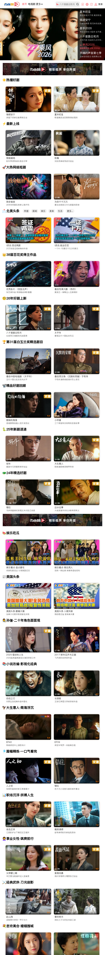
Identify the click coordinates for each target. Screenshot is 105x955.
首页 (24, 4)
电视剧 (31, 4)
